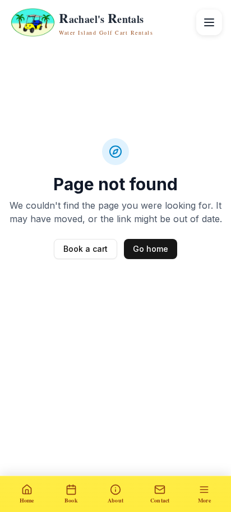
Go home (150, 248)
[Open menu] (209, 22)
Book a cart (85, 248)
